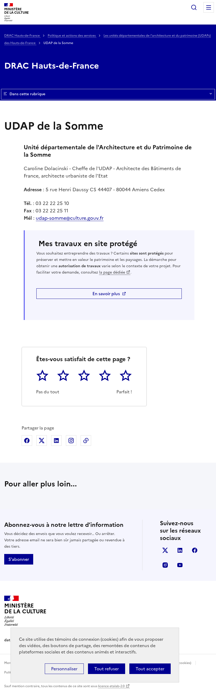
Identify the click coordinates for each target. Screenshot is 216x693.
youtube (180, 565)
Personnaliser (64, 669)
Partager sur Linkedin (56, 440)
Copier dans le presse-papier (86, 440)
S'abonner (18, 559)
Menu (208, 7)
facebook (194, 550)
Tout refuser (106, 669)
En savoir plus (106, 293)
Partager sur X (41, 440)
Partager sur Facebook (27, 440)
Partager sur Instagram (71, 440)
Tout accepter (150, 669)
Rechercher (194, 7)
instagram (165, 565)
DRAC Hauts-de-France (22, 35)
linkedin (180, 550)
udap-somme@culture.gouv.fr (70, 218)
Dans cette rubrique (27, 94)
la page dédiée (112, 272)
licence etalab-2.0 (111, 686)
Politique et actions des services (72, 35)
